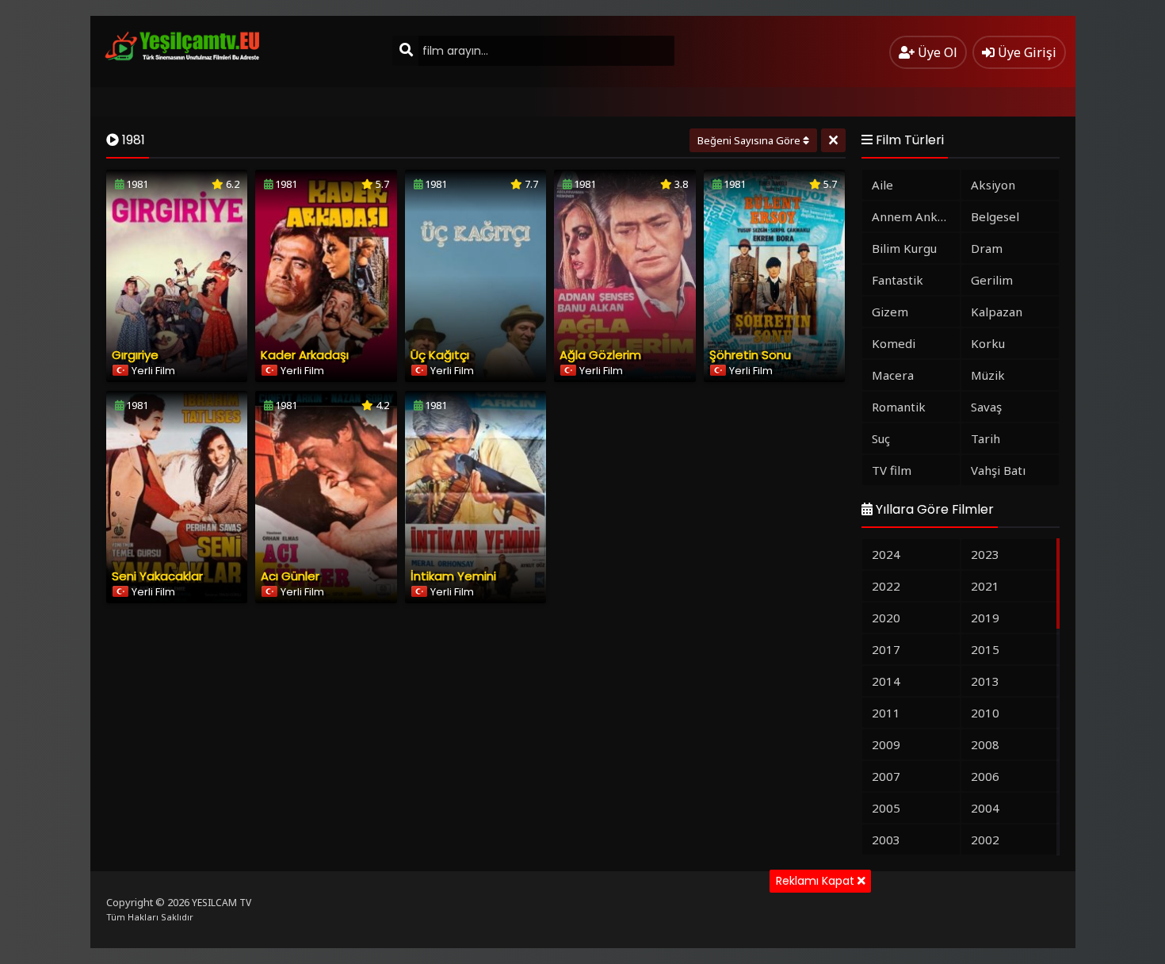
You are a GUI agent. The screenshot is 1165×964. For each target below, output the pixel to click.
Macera (893, 375)
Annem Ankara (914, 216)
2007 (886, 776)
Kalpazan (996, 311)
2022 (886, 586)
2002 (985, 839)
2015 (985, 649)
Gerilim (992, 280)
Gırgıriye (135, 354)
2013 (985, 681)
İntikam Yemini (453, 576)
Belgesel (995, 216)
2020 (886, 617)
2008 (985, 744)
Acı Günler (290, 576)
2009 (886, 744)
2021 (985, 586)
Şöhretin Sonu (750, 354)
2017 (886, 649)
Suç (881, 438)
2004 (985, 808)
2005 (886, 808)
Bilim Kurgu (904, 248)
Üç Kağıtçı (440, 354)
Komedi (893, 343)
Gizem (890, 311)
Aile (882, 185)
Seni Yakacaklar (157, 576)
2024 (886, 554)
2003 (886, 839)
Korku (988, 343)
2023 (985, 554)
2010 (985, 713)
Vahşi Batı (998, 470)
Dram (987, 248)
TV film (891, 470)
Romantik (899, 407)
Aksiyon (993, 185)
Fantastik (897, 280)
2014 (886, 681)
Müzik (988, 375)
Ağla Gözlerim (600, 354)
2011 (886, 713)
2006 (985, 776)
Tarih (985, 438)
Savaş (986, 407)
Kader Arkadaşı (305, 354)
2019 (985, 617)
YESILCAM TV (221, 902)
